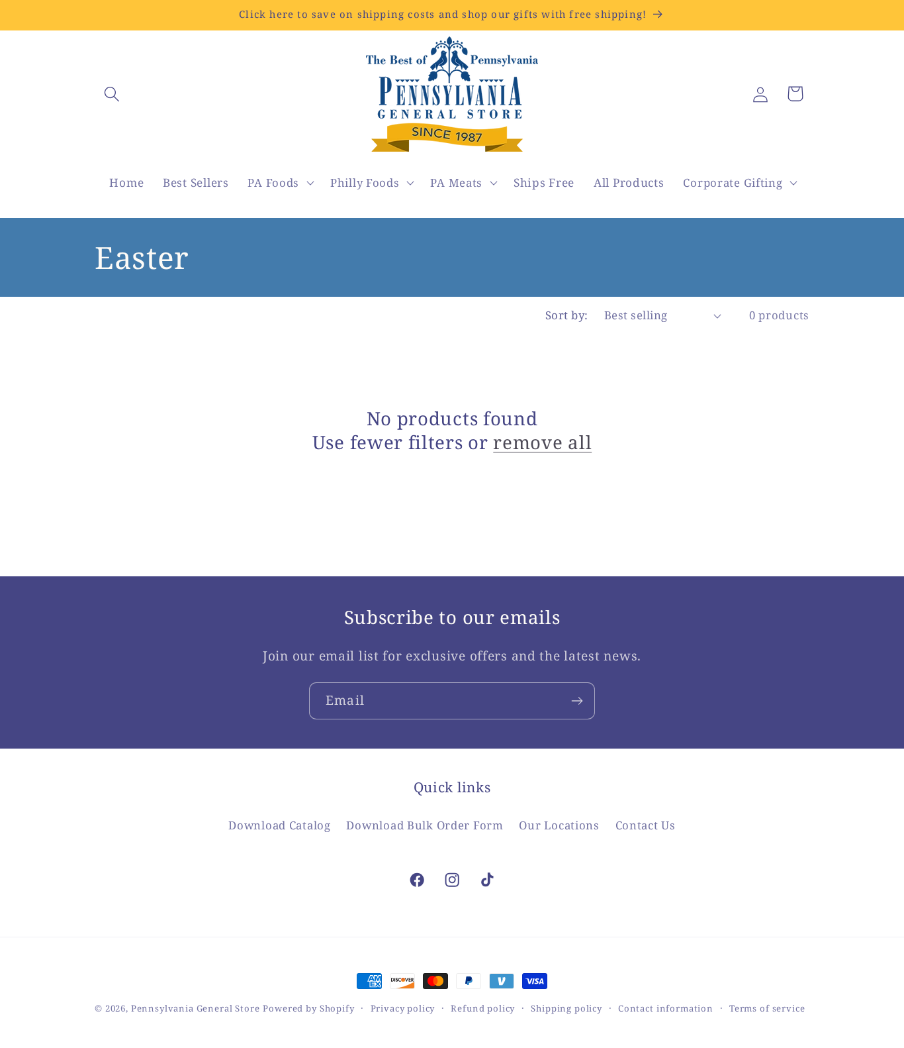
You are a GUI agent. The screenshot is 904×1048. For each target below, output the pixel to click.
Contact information (665, 1008)
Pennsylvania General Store (195, 1008)
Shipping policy (566, 1008)
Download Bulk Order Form (424, 825)
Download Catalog (279, 825)
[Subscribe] (576, 700)
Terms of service (767, 1008)
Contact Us (645, 825)
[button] (112, 93)
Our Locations (559, 825)
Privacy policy (403, 1008)
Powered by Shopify (308, 1008)
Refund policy (483, 1008)
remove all (542, 442)
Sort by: (566, 315)
